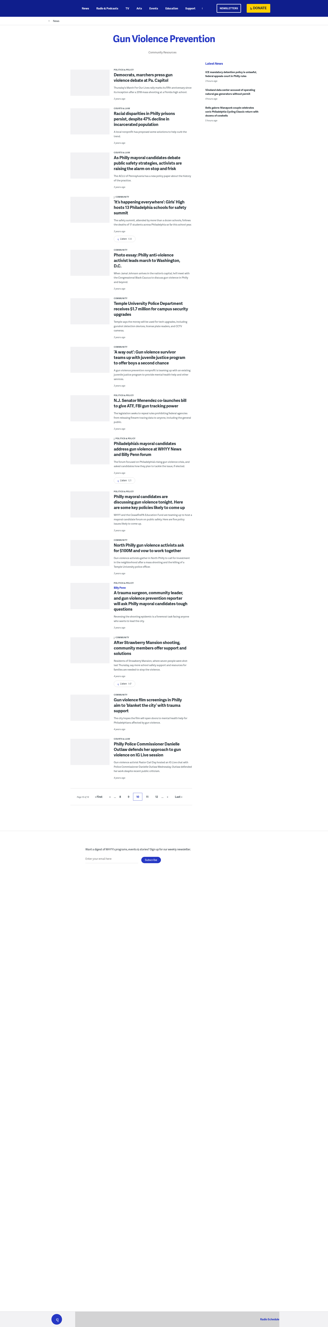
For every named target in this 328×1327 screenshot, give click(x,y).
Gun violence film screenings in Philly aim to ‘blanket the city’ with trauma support (148, 705)
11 (147, 797)
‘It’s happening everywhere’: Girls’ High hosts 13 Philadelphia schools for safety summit (150, 207)
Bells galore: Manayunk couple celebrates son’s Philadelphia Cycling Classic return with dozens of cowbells (231, 111)
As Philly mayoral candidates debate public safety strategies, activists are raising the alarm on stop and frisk (148, 163)
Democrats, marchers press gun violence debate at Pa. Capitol (143, 77)
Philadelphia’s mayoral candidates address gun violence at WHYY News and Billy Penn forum (147, 449)
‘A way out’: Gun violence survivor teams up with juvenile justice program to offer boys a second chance (149, 357)
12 (156, 797)
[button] (56, 1319)
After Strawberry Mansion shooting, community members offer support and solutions (150, 648)
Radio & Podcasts (107, 8)
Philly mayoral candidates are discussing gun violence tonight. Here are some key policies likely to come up (149, 502)
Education (171, 8)
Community (122, 196)
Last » (178, 797)
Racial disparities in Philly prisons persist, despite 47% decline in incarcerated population (144, 119)
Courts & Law (122, 108)
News (85, 8)
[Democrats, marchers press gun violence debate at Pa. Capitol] (90, 85)
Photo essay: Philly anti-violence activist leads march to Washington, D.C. (147, 260)
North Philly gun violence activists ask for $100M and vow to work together (149, 547)
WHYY (61, 8)
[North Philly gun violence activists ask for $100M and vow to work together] (90, 555)
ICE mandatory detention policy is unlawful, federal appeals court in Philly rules (231, 74)
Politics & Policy (124, 69)
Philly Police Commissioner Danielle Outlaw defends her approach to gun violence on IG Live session (147, 749)
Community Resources (162, 52)
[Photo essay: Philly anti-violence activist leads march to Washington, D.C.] (90, 265)
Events (153, 8)
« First (98, 797)
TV (127, 8)
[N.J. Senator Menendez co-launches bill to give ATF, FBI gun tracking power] (90, 410)
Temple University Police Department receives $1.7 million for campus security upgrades (151, 308)
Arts (139, 8)
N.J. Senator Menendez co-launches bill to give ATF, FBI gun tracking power (150, 403)
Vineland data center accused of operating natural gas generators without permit (230, 92)
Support (190, 8)
